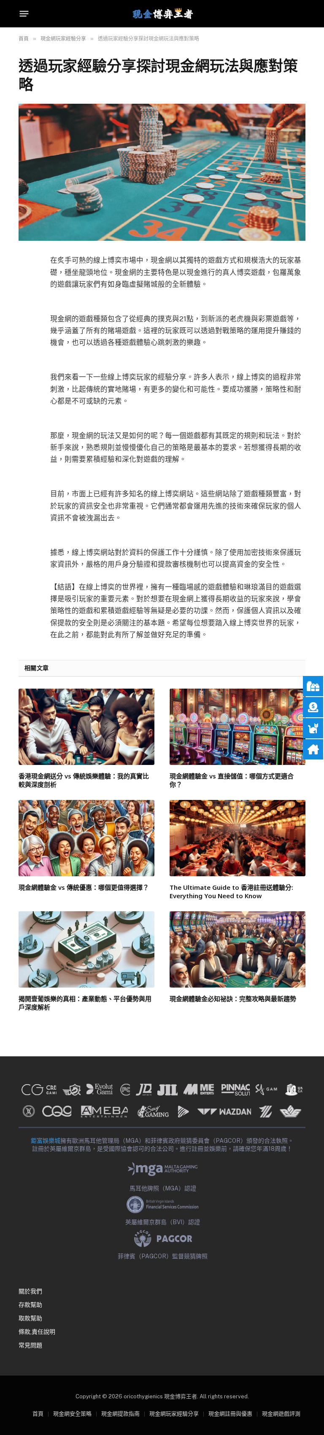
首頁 (37, 1414)
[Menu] (24, 14)
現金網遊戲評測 (281, 1414)
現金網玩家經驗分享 (174, 1414)
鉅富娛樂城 (45, 1140)
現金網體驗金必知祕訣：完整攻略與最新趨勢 (233, 998)
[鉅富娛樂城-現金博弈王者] (162, 13)
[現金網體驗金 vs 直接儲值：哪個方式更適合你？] (237, 727)
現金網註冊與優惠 (230, 1414)
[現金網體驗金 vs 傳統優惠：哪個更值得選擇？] (86, 838)
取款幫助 (30, 1318)
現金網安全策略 (72, 1414)
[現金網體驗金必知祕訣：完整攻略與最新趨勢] (237, 949)
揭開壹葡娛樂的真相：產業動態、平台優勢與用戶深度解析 (85, 1002)
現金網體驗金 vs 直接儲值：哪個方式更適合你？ (232, 780)
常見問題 (30, 1345)
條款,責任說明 (37, 1331)
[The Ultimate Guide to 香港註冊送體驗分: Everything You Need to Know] (237, 838)
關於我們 (30, 1291)
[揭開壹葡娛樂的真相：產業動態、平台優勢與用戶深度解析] (86, 949)
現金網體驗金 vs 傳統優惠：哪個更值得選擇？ (84, 887)
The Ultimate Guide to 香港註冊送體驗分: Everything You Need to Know (231, 891)
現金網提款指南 (120, 1414)
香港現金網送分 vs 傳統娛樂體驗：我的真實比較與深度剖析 (84, 780)
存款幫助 (30, 1304)
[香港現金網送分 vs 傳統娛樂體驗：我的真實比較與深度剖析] (86, 727)
